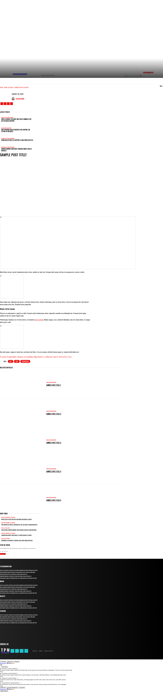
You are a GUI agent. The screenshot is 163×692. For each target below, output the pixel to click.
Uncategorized (6, 128)
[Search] (141, 75)
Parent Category (9, 87)
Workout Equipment (8, 138)
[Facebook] (1, 103)
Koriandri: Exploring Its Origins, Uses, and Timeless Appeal (17, 540)
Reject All (10, 661)
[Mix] (67, 209)
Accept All (16, 661)
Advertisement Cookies (8, 683)
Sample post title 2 (53, 414)
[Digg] (77, 209)
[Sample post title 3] (22, 441)
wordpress (25, 361)
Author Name (20, 99)
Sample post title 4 (53, 471)
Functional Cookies (7, 673)
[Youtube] (11, 103)
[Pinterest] (26, 209)
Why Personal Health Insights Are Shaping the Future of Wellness (15, 130)
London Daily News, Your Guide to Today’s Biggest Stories (16, 535)
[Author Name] (13, 98)
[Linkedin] (36, 209)
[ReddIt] (41, 209)
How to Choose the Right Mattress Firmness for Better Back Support (16, 120)
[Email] (46, 209)
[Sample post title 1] (22, 383)
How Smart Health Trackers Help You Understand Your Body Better (18, 578)
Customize (3, 661)
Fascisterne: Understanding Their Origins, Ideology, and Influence (19, 530)
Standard (14, 668)
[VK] (72, 209)
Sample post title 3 (53, 442)
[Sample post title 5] (22, 499)
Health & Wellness (7, 117)
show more (4, 666)
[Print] (51, 209)
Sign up (3, 554)
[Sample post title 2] (22, 412)
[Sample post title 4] (22, 470)
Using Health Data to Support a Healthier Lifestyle (17, 140)
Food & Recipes (5, 538)
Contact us (4, 644)
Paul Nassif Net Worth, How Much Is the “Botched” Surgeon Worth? (19, 524)
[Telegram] (61, 209)
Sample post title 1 (53, 385)
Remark (14, 673)
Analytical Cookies (7, 678)
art (11, 361)
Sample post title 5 (53, 500)
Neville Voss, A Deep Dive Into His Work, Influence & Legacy (16, 519)
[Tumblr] (56, 209)
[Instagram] (5, 103)
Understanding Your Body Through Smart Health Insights (16, 150)
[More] (83, 209)
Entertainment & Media (8, 517)
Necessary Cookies (7, 668)
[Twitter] (8, 103)
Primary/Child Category (21, 87)
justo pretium (39, 320)
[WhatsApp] (31, 209)
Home (1, 87)
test (17, 361)
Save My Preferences (12, 687)
